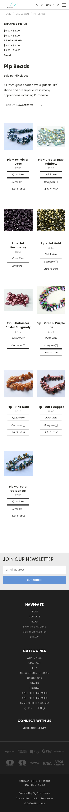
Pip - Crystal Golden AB (18, 489)
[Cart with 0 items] (57, 5)
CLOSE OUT (34, 663)
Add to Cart (18, 189)
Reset (7, 55)
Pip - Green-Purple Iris (51, 325)
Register (41, 631)
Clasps (34, 683)
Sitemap (34, 636)
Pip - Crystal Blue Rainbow (51, 162)
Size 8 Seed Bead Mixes (34, 693)
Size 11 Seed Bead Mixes (34, 698)
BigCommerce (41, 793)
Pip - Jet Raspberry (18, 245)
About (34, 611)
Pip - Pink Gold (18, 407)
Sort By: (10, 105)
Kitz (34, 668)
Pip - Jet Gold (51, 243)
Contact (34, 616)
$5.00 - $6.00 (12, 35)
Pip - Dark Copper (51, 407)
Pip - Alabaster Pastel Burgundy (18, 325)
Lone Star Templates (41, 798)
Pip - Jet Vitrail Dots (18, 162)
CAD (48, 4)
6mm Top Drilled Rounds (34, 703)
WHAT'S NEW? (34, 658)
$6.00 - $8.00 (13, 40)
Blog (34, 621)
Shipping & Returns (34, 626)
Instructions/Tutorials (34, 673)
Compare (17, 182)
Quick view (18, 174)
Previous (6, 808)
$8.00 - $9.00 (12, 45)
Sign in (26, 631)
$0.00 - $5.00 (12, 30)
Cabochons (34, 678)
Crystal (35, 688)
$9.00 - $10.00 (12, 50)
